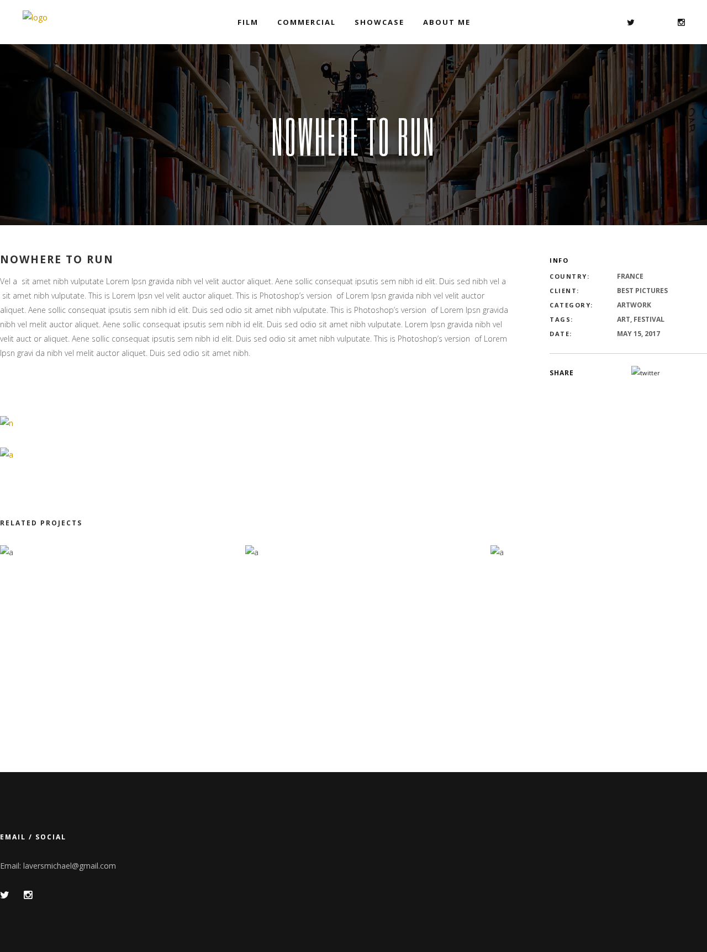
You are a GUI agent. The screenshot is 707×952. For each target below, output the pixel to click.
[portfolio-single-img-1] (6, 422)
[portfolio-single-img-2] (6, 454)
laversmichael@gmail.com (69, 865)
